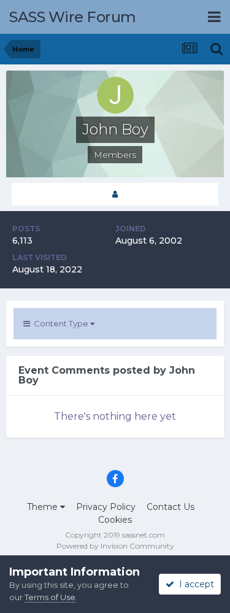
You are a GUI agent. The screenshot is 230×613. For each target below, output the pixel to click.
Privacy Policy (106, 506)
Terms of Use (50, 597)
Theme (43, 506)
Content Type (60, 323)
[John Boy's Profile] (115, 194)
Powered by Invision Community (115, 545)
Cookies (115, 519)
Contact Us (170, 506)
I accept (194, 584)
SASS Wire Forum (72, 17)
